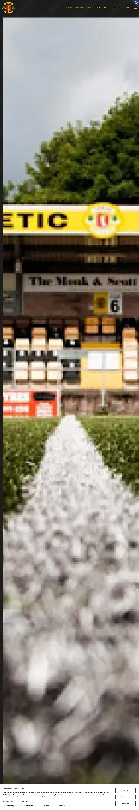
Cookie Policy (25, 801)
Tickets (89, 7)
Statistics (46, 806)
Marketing (63, 806)
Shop (128, 7)
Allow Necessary (125, 797)
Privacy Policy (9, 801)
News (98, 7)
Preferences (28, 806)
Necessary (10, 806)
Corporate (117, 7)
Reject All (125, 803)
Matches (68, 7)
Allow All (126, 790)
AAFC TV (107, 7)
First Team (79, 7)
